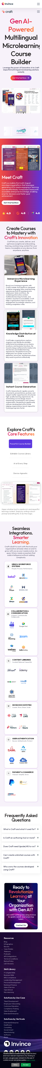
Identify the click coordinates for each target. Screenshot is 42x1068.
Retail (6, 1037)
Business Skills (9, 975)
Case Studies (8, 949)
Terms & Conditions (11, 959)
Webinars (7, 951)
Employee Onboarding (12, 1004)
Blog (5, 942)
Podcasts (7, 954)
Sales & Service (9, 987)
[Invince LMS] (9, 11)
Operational (8, 990)
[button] (38, 4)
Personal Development (12, 983)
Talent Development (11, 1001)
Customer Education (11, 1006)
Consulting (8, 1027)
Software (7, 1035)
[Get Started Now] (21, 77)
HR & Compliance (10, 978)
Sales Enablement (10, 1011)
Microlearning (9, 992)
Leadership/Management (13, 980)
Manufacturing (9, 1032)
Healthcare (8, 1025)
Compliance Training (11, 1009)
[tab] (20, 443)
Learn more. (31, 1060)
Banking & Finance (10, 985)
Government (8, 1030)
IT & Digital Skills (9, 973)
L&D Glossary (9, 964)
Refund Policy (8, 961)
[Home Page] (7, 3)
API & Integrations (10, 956)
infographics (8, 944)
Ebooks (6, 947)
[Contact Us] (21, 925)
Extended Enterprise (11, 1014)
